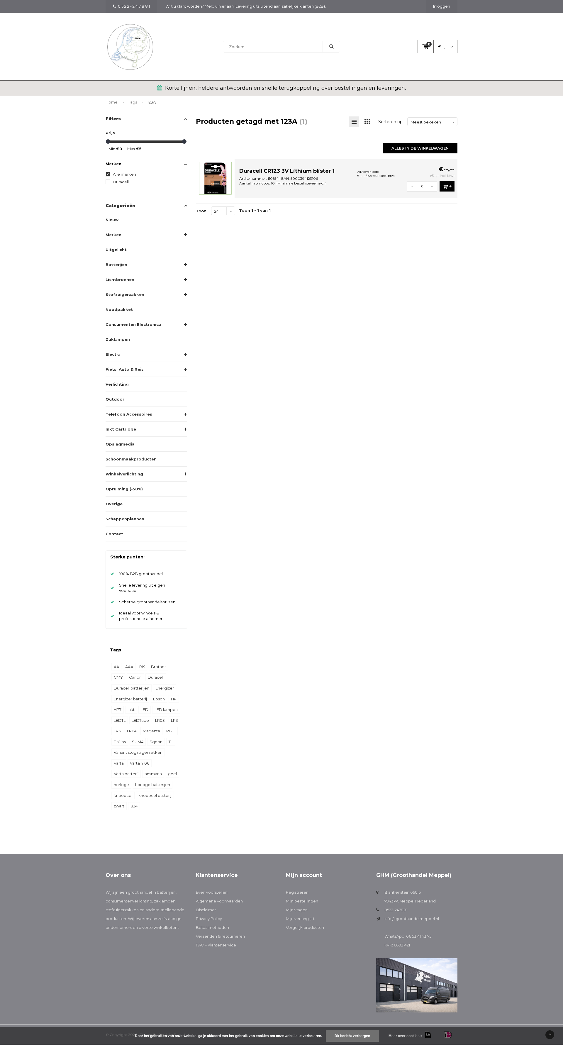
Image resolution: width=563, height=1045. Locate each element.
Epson (159, 699)
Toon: (201, 211)
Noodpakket (119, 309)
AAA (129, 666)
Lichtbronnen (120, 279)
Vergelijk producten (305, 927)
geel (172, 773)
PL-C (170, 731)
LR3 (174, 720)
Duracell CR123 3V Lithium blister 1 (287, 171)
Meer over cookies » (406, 1036)
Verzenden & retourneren (220, 936)
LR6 (117, 731)
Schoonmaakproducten (131, 459)
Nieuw (112, 219)
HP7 (117, 709)
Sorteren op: (390, 121)
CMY (118, 677)
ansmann (153, 773)
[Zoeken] (331, 46)
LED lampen (166, 709)
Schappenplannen (125, 518)
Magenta (151, 731)
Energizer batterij (130, 699)
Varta (119, 763)
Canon (135, 677)
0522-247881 (395, 909)
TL (171, 741)
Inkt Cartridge (121, 429)
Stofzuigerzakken (125, 294)
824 (134, 806)
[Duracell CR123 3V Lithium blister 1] (215, 177)
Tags (132, 102)
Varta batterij (126, 773)
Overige (114, 504)
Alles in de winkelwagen (420, 148)
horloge (121, 784)
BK (142, 666)
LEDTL (120, 720)
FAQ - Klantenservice (216, 945)
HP (174, 699)
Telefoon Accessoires (129, 414)
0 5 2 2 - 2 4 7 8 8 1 (134, 6)
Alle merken (124, 174)
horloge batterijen (152, 784)
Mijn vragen (297, 909)
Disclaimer (206, 909)
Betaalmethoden (212, 927)
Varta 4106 (139, 763)
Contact (114, 533)
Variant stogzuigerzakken (138, 752)
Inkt (131, 709)
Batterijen (116, 264)
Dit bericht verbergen (352, 1036)
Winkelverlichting (124, 474)
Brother (158, 666)
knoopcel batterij (155, 795)
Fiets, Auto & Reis (125, 369)
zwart (119, 806)
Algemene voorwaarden (219, 901)
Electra (113, 354)
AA (116, 666)
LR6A (132, 731)
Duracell (121, 181)
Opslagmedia (120, 444)
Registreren (297, 892)
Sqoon (156, 741)
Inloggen (441, 6)
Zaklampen (118, 339)
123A (151, 102)
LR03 (160, 720)
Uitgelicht (116, 249)
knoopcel (123, 795)
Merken (113, 234)
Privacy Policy (209, 918)
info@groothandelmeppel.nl (411, 918)
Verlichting (117, 384)
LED (144, 709)
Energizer (164, 688)
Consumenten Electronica (133, 324)
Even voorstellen (212, 892)
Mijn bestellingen (302, 901)
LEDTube (140, 720)
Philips (120, 741)
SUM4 (137, 741)
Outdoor (115, 399)
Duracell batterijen (131, 688)
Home (112, 102)
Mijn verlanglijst (300, 918)
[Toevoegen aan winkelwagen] (447, 186)
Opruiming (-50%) (124, 489)
